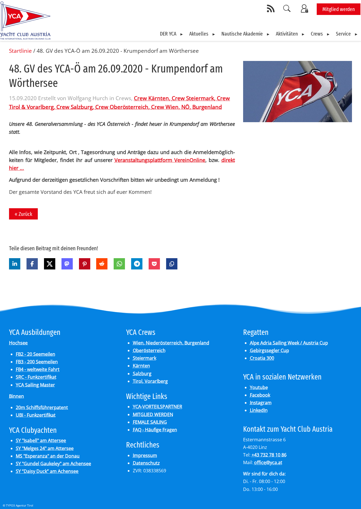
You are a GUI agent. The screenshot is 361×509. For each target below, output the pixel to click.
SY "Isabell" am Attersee (41, 440)
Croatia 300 (262, 358)
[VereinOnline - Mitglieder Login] (305, 8)
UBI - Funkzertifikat (36, 415)
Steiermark (144, 358)
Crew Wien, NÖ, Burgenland (186, 107)
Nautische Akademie (242, 33)
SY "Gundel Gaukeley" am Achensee (53, 463)
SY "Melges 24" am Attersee (45, 448)
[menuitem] (171, 34)
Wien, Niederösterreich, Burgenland (171, 343)
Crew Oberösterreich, (123, 107)
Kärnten (141, 366)
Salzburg (142, 373)
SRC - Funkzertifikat (36, 377)
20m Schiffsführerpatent (42, 407)
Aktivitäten (287, 33)
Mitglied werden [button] (338, 9)
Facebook (260, 395)
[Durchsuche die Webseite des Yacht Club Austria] (287, 8)
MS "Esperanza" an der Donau (48, 456)
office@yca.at (268, 462)
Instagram (261, 403)
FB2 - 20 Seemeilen (35, 354)
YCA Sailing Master (35, 385)
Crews (317, 33)
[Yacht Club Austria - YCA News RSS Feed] (272, 8)
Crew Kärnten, (153, 98)
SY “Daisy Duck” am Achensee (47, 471)
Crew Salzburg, (75, 107)
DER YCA (168, 33)
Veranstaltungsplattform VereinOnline (160, 160)
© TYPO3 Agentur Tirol (18, 505)
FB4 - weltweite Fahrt (38, 369)
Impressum (145, 455)
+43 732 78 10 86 (269, 455)
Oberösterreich (149, 350)
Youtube (259, 387)
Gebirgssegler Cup (269, 350)
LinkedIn (259, 410)
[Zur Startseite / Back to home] (25, 37)
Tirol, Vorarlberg (150, 381)
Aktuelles (198, 33)
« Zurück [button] (23, 214)
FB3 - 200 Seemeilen (37, 362)
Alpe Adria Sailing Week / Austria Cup (289, 343)
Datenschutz (146, 463)
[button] (14, 263)
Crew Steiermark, (194, 98)
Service (343, 33)
